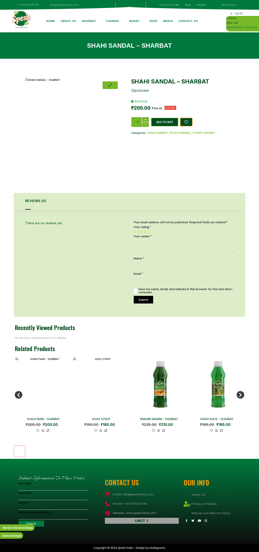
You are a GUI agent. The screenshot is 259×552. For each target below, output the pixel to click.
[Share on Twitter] (146, 144)
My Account (228, 5)
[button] (210, 21)
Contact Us (188, 21)
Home (50, 21)
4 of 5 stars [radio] (145, 231)
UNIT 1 (141, 520)
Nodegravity (158, 548)
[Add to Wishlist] (186, 122)
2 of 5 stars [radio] (138, 231)
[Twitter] (193, 521)
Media (168, 21)
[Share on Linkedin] (156, 144)
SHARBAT (89, 21)
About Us (68, 21)
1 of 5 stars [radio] (135, 231)
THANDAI (112, 21)
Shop (153, 21)
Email (138, 274)
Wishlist (201, 5)
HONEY (134, 21)
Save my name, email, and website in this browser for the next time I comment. (185, 291)
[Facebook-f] (186, 521)
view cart (232, 23)
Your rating (142, 227)
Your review (143, 236)
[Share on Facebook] (136, 144)
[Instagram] (206, 521)
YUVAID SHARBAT (203, 132)
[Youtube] (199, 521)
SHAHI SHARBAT (157, 132)
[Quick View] (42, 431)
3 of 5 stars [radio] (141, 231)
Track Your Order (169, 5)
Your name (25, 483)
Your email (25, 493)
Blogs (188, 5)
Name (139, 258)
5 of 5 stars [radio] (148, 231)
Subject (24, 502)
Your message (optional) (34, 512)
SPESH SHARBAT (180, 132)
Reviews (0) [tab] (35, 201)
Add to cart (164, 122)
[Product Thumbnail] (110, 85)
